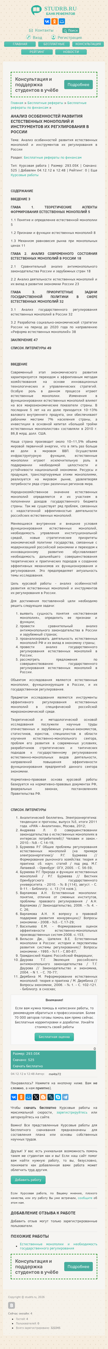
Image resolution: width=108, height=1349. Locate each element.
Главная (17, 103)
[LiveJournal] (50, 1097)
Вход (37, 37)
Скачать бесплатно (28, 1066)
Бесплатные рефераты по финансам (53, 157)
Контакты (43, 30)
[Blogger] (43, 1097)
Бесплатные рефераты (45, 103)
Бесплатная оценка (54, 1037)
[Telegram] (65, 1097)
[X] (36, 1097)
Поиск (72, 30)
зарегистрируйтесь (72, 1112)
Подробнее (78, 84)
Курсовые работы (25, 175)
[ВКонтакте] (47, 21)
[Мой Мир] (62, 21)
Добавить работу (28, 1180)
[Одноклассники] (54, 21)
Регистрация (70, 37)
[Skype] (58, 1097)
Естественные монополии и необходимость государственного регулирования (58, 1246)
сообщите (85, 1198)
